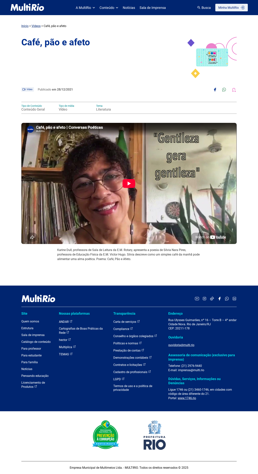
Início (25, 26)
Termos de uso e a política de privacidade (132, 388)
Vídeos (36, 26)
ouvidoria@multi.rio (181, 345)
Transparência (124, 313)
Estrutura (27, 328)
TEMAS (64, 354)
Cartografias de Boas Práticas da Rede (81, 331)
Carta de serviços (125, 322)
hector (63, 340)
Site (24, 313)
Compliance (121, 329)
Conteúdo (107, 8)
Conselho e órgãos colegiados (133, 336)
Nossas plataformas (74, 313)
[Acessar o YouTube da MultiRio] (197, 299)
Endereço (175, 313)
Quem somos (30, 321)
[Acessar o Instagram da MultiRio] (204, 299)
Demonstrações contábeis (131, 357)
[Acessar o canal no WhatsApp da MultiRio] (227, 299)
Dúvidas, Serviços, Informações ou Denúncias (194, 381)
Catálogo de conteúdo (36, 342)
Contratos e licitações (128, 365)
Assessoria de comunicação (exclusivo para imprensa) (201, 357)
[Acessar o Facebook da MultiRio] (219, 299)
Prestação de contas (127, 350)
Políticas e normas (126, 343)
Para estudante (31, 355)
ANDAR (64, 322)
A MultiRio (83, 8)
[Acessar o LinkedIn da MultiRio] (234, 299)
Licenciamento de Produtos (33, 385)
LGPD (117, 379)
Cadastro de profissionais (130, 372)
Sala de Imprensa (153, 8)
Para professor (31, 348)
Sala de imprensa (33, 335)
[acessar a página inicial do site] (27, 7)
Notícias (129, 8)
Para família (29, 362)
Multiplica (66, 347)
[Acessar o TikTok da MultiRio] (212, 299)
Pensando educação (35, 376)
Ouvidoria (175, 337)
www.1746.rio (187, 398)
